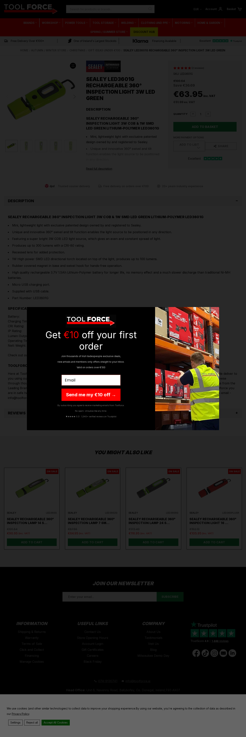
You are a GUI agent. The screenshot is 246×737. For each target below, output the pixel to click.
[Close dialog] (214, 312)
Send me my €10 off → (91, 394)
